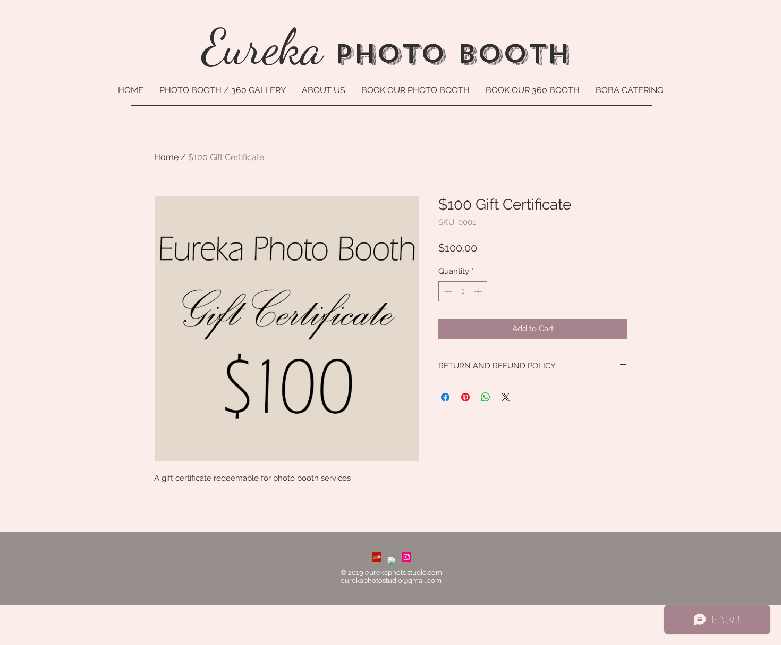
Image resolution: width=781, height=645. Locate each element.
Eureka (262, 47)
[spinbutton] (463, 291)
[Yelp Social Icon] (376, 557)
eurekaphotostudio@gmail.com (391, 580)
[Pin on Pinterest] (465, 397)
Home (166, 157)
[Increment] (479, 291)
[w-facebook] (391, 561)
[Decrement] (447, 291)
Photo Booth (446, 53)
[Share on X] (505, 397)
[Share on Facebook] (445, 397)
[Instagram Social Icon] (406, 557)
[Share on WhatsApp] (485, 397)
